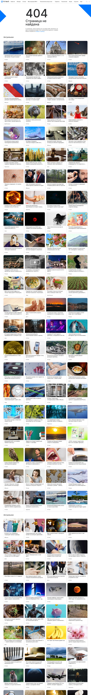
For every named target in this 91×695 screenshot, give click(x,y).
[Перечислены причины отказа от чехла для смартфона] (14, 244)
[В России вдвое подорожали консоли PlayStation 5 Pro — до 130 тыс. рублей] (35, 679)
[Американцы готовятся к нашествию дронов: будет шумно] (77, 501)
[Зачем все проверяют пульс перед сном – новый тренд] (56, 372)
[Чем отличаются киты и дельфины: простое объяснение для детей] (77, 329)
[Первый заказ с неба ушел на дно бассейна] (14, 544)
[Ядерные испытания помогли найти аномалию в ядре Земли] (35, 587)
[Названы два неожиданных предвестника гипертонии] (56, 636)
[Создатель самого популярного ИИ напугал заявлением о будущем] (35, 458)
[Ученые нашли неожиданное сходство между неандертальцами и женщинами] (77, 201)
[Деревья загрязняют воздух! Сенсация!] (56, 544)
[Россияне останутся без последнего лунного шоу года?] (56, 201)
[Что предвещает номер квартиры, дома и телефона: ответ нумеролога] (56, 415)
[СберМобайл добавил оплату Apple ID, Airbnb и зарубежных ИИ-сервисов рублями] (14, 501)
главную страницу (40, 31)
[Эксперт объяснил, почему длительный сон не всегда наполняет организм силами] (14, 479)
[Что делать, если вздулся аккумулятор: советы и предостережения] (35, 265)
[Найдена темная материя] (56, 565)
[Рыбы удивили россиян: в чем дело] (77, 614)
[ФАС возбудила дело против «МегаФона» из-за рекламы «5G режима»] (35, 544)
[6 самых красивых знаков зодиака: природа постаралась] (14, 158)
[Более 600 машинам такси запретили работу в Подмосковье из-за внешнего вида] (14, 222)
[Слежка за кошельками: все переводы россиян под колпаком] (77, 458)
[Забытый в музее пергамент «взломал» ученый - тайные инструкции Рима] (56, 479)
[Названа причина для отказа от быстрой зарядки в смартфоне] (35, 244)
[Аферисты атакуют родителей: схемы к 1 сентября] (35, 437)
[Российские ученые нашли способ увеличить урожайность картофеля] (77, 287)
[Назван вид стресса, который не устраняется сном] (77, 657)
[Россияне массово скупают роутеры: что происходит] (35, 94)
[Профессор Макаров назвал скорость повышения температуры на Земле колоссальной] (56, 437)
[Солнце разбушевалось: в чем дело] (14, 351)
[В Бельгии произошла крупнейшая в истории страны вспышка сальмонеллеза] (35, 201)
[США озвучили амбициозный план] (77, 522)
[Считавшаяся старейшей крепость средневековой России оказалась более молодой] (77, 394)
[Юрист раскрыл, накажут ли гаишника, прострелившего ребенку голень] (56, 158)
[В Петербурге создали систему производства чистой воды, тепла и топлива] (35, 415)
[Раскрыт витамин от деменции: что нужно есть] (77, 179)
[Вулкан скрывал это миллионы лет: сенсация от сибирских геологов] (77, 244)
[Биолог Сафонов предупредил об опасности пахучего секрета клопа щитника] (35, 479)
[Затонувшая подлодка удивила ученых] (35, 51)
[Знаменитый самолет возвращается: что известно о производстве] (77, 158)
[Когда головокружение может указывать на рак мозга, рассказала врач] (35, 501)
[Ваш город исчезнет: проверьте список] (56, 614)
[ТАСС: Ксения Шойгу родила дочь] (35, 308)
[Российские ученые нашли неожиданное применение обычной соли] (14, 137)
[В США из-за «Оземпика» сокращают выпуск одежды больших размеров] (14, 614)
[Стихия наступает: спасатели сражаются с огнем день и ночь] (56, 308)
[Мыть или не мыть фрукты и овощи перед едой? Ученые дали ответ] (14, 287)
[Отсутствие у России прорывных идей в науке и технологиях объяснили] (14, 679)
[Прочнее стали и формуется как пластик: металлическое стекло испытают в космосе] (77, 137)
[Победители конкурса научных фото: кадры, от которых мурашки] (56, 587)
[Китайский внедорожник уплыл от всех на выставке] (56, 501)
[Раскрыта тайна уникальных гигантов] (35, 115)
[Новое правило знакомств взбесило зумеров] (77, 115)
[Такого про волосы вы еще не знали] (56, 222)
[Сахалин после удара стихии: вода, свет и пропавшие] (77, 308)
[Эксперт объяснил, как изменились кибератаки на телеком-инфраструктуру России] (35, 565)
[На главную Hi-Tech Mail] (6, 1)
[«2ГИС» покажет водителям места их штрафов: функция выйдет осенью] (77, 437)
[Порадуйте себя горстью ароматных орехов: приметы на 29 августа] (14, 265)
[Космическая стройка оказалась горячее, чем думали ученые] (77, 587)
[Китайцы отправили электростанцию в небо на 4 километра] (35, 137)
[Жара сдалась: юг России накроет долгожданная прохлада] (56, 115)
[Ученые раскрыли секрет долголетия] (14, 72)
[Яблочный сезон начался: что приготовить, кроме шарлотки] (14, 115)
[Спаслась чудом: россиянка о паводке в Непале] (56, 522)
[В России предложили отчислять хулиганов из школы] (56, 657)
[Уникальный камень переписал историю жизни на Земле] (56, 72)
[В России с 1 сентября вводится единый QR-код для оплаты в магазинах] (14, 372)
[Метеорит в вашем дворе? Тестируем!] (77, 351)
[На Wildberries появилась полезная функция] (14, 522)
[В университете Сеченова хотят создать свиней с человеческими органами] (56, 94)
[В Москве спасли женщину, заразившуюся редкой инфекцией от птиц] (35, 522)
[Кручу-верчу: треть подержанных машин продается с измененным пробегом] (77, 544)
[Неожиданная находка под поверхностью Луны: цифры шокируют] (35, 72)
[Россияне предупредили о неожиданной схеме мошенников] (77, 222)
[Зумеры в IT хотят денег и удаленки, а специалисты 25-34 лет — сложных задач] (56, 329)
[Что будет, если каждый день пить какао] (77, 94)
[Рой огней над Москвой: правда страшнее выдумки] (77, 51)
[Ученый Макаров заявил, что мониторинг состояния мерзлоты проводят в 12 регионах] (77, 479)
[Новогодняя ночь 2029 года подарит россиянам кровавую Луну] (35, 222)
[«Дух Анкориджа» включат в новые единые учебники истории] (35, 179)
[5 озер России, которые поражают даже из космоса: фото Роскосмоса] (77, 265)
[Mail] (2, 1)
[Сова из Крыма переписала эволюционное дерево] (14, 458)
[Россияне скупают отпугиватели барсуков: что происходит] (14, 565)
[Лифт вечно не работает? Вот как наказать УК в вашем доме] (14, 587)
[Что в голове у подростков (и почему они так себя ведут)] (14, 636)
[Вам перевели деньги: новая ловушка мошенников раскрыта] (35, 657)
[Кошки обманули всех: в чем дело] (35, 636)
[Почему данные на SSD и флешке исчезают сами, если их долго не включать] (14, 308)
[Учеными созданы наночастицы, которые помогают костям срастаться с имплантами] (56, 458)
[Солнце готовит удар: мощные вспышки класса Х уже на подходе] (14, 201)
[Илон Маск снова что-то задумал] (14, 657)
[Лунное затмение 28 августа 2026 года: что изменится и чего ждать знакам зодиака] (77, 679)
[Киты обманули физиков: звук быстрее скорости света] (77, 415)
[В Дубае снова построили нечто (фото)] (56, 265)
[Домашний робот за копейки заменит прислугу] (14, 437)
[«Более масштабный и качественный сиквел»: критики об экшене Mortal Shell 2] (35, 329)
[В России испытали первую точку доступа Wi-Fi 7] (35, 351)
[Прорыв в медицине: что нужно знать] (14, 179)
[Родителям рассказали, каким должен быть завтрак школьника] (77, 372)
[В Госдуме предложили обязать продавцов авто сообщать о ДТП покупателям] (14, 329)
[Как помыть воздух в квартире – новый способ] (14, 415)
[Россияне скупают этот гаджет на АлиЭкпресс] (35, 372)
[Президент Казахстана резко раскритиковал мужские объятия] (77, 72)
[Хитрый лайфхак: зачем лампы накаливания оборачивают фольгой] (56, 679)
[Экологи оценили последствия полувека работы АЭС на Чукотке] (56, 179)
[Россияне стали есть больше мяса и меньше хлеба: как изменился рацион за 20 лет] (56, 287)
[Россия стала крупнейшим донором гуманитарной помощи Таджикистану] (14, 94)
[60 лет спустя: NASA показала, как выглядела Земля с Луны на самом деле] (77, 636)
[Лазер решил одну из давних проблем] (35, 394)
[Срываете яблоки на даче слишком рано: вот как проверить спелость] (56, 244)
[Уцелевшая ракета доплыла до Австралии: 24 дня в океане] (14, 51)
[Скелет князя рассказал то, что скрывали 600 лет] (56, 51)
